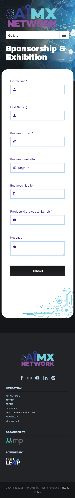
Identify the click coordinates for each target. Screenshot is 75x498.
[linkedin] (45, 378)
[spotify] (53, 378)
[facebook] (22, 378)
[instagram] (30, 378)
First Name (18, 81)
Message (16, 237)
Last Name (18, 107)
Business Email (21, 133)
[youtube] (37, 378)
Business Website (22, 159)
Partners (11, 408)
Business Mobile (21, 185)
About (9, 404)
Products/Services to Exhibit (31, 211)
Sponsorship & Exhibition (20, 412)
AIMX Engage (13, 395)
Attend (10, 400)
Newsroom (12, 416)
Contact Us (12, 420)
